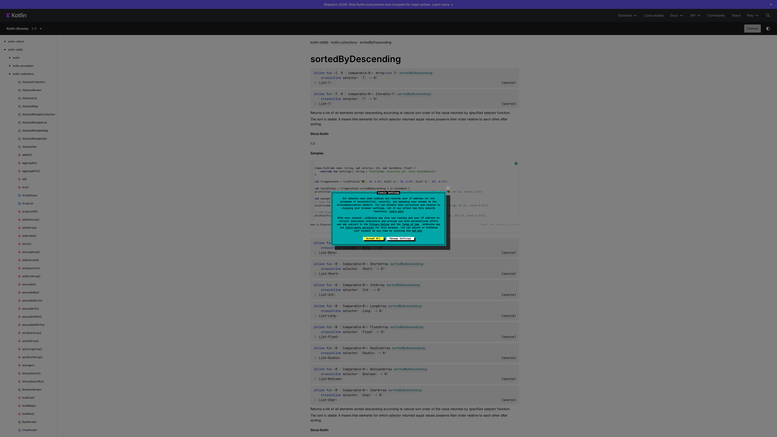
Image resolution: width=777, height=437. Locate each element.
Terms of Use (410, 224)
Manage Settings (400, 238)
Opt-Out (417, 230)
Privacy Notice (379, 224)
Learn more (396, 211)
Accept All (373, 238)
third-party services (359, 227)
